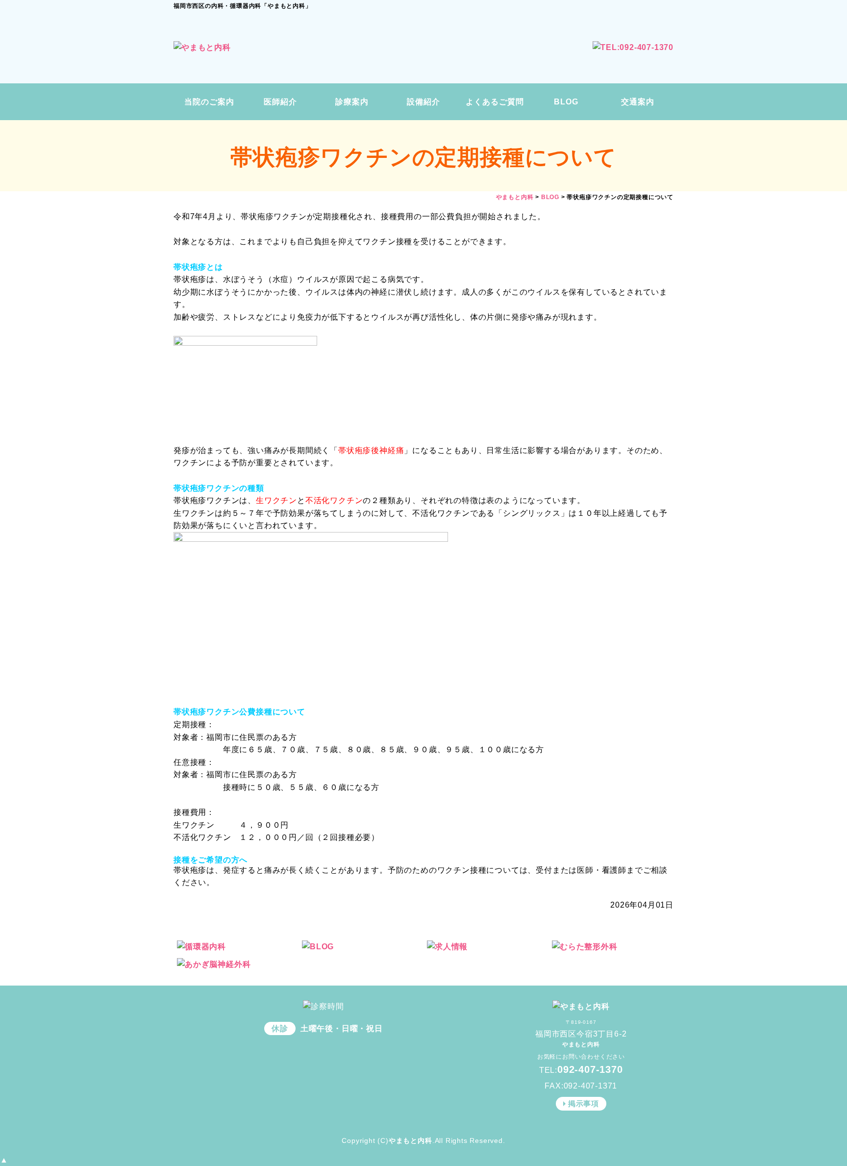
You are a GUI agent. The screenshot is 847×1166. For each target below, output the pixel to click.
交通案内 (637, 102)
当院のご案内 (209, 102)
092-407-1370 (590, 1069)
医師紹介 (280, 102)
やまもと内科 (410, 1140)
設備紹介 (423, 102)
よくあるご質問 (495, 102)
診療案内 (352, 102)
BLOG (566, 102)
